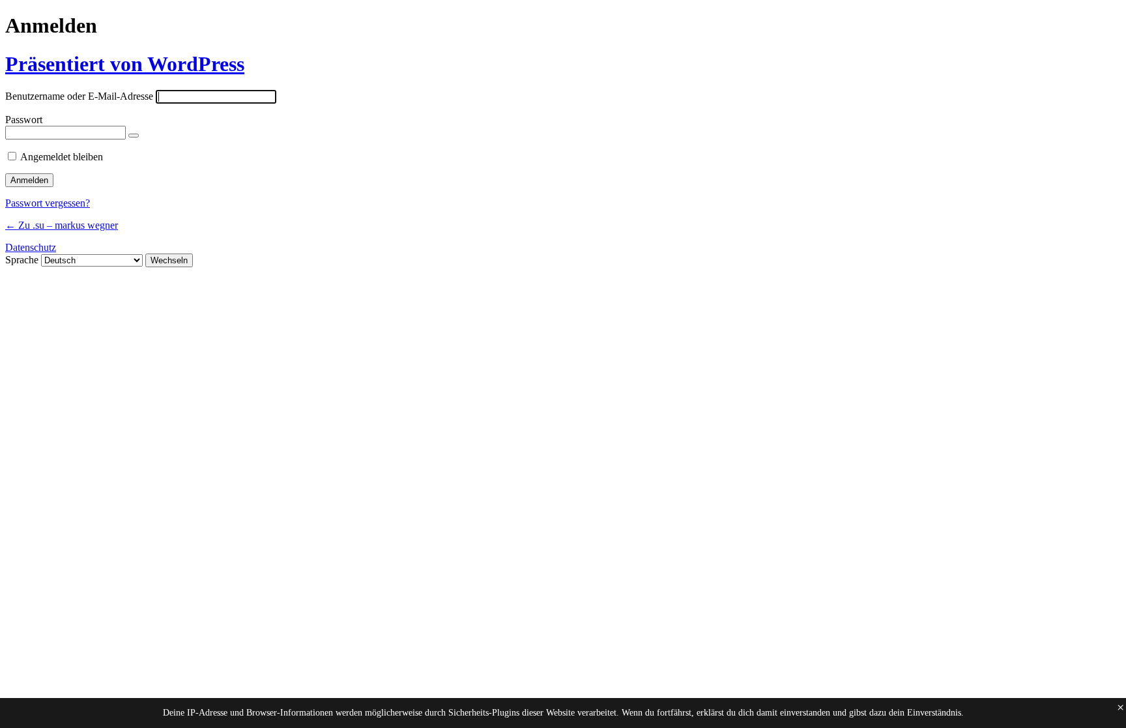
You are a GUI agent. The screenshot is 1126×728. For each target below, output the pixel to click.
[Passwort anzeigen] (133, 136)
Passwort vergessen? (47, 203)
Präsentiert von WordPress (124, 64)
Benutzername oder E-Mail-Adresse (79, 96)
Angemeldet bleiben (61, 156)
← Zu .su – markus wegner (61, 225)
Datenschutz (30, 247)
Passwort (23, 119)
